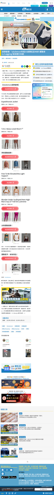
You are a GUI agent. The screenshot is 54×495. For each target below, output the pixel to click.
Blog (29, 3)
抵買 (23, 329)
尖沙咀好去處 (34, 466)
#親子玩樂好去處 (47, 480)
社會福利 (26, 470)
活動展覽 (21, 466)
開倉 (29, 466)
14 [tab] (25, 21)
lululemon (8, 277)
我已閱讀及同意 (43, 489)
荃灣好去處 (29, 468)
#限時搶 (32, 482)
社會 (40, 468)
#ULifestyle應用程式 (24, 482)
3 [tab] (26, 17)
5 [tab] (29, 17)
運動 (13, 331)
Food (18, 3)
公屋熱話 (13, 16)
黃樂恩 (5, 62)
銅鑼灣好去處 (42, 466)
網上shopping (15, 329)
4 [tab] (28, 17)
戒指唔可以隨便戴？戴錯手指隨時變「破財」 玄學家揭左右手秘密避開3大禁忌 (31, 416)
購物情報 (8, 58)
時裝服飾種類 (6, 331)
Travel (13, 3)
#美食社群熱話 (38, 480)
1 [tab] (24, 17)
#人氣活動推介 (30, 480)
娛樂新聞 (19, 16)
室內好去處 (22, 425)
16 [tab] (28, 21)
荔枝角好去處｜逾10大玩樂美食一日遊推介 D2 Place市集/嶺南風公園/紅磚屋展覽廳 (30, 428)
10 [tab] (28, 19)
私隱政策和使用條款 (8, 490)
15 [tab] (26, 21)
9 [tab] (26, 19)
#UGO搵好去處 (22, 480)
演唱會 (5, 13)
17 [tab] (29, 21)
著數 (4, 326)
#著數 (31, 483)
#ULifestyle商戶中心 (24, 483)
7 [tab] (24, 19)
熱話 (21, 413)
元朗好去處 (22, 468)
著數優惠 (17, 326)
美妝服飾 (15, 58)
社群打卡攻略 (44, 5)
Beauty (23, 3)
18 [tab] (31, 21)
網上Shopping (6, 329)
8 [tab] (25, 19)
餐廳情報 (44, 468)
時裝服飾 (18, 331)
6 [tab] (31, 17)
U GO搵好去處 (35, 5)
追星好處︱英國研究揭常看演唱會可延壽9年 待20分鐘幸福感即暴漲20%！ (30, 451)
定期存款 (25, 16)
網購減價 (24, 326)
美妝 (28, 329)
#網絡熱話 (36, 483)
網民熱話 (21, 474)
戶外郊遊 (21, 470)
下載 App (45, 3)
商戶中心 (51, 5)
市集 (25, 466)
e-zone (34, 3)
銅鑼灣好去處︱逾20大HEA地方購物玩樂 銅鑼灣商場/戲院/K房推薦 (31, 440)
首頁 (3, 58)
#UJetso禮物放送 (39, 482)
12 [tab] (31, 19)
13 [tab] (24, 21)
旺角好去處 (35, 468)
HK (8, 3)
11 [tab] (29, 19)
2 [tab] (25, 17)
